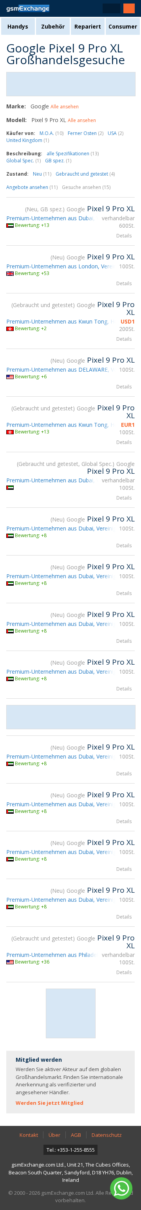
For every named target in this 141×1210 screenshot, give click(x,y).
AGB (76, 1134)
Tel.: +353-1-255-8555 (71, 1149)
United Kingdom (27, 140)
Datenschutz (107, 1134)
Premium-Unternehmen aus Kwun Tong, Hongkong (71, 321)
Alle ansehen (65, 106)
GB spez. (58, 160)
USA (115, 133)
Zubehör (53, 26)
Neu (42, 174)
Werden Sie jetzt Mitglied (49, 1102)
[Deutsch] (111, 8)
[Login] (129, 8)
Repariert (87, 26)
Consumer (122, 26)
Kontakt (29, 1134)
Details (124, 235)
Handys (17, 26)
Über (54, 1134)
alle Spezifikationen (73, 153)
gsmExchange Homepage (27, 8)
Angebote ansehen (32, 187)
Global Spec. (23, 160)
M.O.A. (51, 133)
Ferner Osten (85, 133)
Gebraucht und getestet (85, 174)
